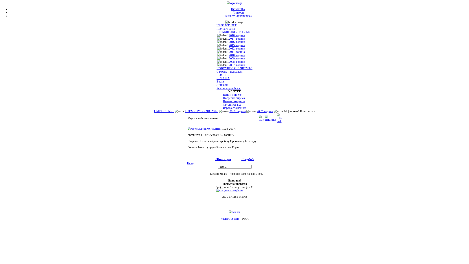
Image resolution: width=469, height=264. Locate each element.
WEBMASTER (229, 218)
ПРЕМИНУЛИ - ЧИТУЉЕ (233, 32)
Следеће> (247, 159)
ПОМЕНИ (223, 74)
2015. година (237, 45)
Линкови (238, 12)
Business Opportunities (238, 15)
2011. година (237, 51)
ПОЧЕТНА (238, 9)
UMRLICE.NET (227, 25)
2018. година (237, 35)
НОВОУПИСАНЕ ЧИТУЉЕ (234, 68)
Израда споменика (234, 107)
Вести (220, 81)
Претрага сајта (226, 28)
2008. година (237, 61)
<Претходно (223, 159)
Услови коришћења (229, 88)
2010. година (237, 55)
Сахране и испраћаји (230, 71)
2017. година (237, 38)
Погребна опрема (234, 98)
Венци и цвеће (232, 94)
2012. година (237, 48)
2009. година (237, 58)
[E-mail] (279, 117)
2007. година (237, 65)
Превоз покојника (234, 101)
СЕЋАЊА (223, 78)
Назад (190, 163)
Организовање (232, 104)
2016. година (237, 41)
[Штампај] (270, 117)
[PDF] (261, 117)
